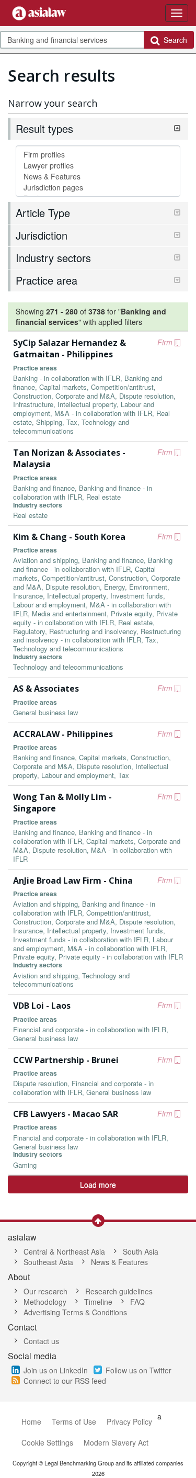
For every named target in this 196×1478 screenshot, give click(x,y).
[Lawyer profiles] (98, 165)
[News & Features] (98, 176)
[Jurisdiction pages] (98, 187)
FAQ (137, 1301)
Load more (98, 1184)
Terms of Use (74, 1421)
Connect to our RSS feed (65, 1380)
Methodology (45, 1301)
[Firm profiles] (98, 154)
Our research (45, 1291)
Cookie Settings (47, 1442)
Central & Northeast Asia (64, 1251)
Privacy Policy (129, 1421)
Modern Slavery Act (116, 1442)
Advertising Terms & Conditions (75, 1312)
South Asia (140, 1251)
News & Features (119, 1262)
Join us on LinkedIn (56, 1370)
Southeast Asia (48, 1262)
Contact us (41, 1341)
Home (31, 1421)
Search (173, 40)
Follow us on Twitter (138, 1370)
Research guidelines (119, 1291)
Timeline (98, 1301)
